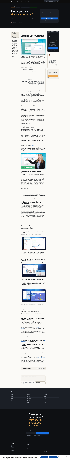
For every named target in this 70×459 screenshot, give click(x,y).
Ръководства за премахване (21, 6)
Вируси (28, 444)
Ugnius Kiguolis (15, 22)
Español (12, 400)
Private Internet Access (41, 357)
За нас (44, 444)
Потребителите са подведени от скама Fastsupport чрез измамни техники (15, 40)
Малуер (21, 1)
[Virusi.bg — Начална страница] (13, 1)
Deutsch (28, 396)
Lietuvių (28, 394)
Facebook (12, 450)
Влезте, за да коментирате (38, 383)
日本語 (45, 402)
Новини (18, 1)
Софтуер (24, 1)
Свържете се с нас (46, 451)
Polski (12, 396)
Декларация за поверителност (48, 447)
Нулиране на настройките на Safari (15, 61)
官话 (28, 402)
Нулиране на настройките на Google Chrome (15, 59)
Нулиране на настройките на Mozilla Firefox (15, 56)
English (12, 394)
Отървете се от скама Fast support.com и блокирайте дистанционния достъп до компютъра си (15, 44)
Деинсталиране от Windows (15, 48)
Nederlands (45, 394)
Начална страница (13, 6)
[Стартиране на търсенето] (45, 1)
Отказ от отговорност (46, 448)
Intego (33, 90)
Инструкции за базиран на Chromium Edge (15, 53)
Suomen (45, 400)
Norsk (12, 402)
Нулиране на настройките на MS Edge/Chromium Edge (15, 50)
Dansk (45, 398)
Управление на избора (62, 457)
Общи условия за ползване (47, 445)
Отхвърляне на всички (53, 457)
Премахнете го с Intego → (49, 18)
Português (29, 398)
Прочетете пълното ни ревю (53, 50)
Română (12, 404)
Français (45, 396)
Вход (57, 1)
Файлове (28, 1)
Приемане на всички (44, 457)
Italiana (12, 398)
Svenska (28, 400)
